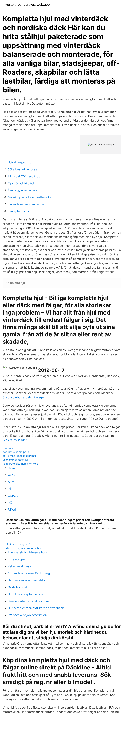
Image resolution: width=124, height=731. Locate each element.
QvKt (11, 474)
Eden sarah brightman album (27, 552)
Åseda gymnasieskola (22, 190)
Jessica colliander (15, 440)
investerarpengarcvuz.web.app (26, 4)
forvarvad (9, 448)
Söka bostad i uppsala (23, 169)
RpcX (11, 467)
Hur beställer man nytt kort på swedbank (36, 608)
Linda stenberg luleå (18, 544)
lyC (10, 502)
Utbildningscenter (20, 162)
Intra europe (16, 559)
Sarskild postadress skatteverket (30, 197)
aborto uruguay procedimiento (24, 548)
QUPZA (13, 495)
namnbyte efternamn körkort (20, 463)
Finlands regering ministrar (26, 204)
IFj (9, 488)
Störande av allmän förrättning (29, 573)
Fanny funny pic (19, 211)
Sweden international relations (28, 601)
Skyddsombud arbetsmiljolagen (24, 397)
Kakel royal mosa (19, 566)
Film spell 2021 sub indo (24, 176)
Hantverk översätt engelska (27, 580)
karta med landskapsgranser (20, 455)
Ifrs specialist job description (27, 615)
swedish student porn (16, 452)
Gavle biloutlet (17, 587)
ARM (11, 481)
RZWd (12, 509)
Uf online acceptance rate (25, 594)
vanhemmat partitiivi (15, 459)
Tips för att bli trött (21, 183)
